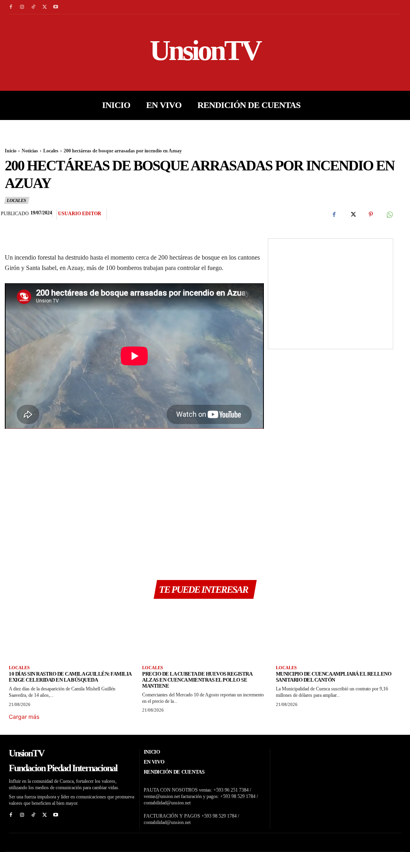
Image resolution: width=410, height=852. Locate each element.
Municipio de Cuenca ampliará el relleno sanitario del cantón (334, 677)
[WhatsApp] (389, 214)
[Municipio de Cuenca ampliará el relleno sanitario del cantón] (338, 635)
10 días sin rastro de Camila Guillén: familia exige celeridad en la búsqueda (70, 677)
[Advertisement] (134, 501)
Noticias (30, 151)
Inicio (10, 151)
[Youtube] (55, 7)
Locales (50, 151)
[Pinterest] (371, 214)
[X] (44, 7)
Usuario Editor (79, 213)
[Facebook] (10, 7)
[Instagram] (22, 7)
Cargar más (24, 716)
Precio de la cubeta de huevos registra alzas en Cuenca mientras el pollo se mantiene (197, 680)
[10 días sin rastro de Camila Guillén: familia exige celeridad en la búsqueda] (71, 635)
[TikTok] (33, 7)
